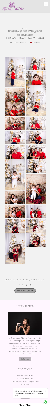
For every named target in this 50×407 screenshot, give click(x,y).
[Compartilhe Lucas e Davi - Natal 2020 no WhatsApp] (22, 285)
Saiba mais (25, 359)
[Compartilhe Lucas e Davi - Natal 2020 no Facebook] (19, 285)
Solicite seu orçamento (25, 290)
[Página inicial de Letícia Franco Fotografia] (13, 6)
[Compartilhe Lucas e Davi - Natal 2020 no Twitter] (26, 285)
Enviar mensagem (26, 379)
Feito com (25, 405)
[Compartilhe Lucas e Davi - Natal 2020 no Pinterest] (31, 285)
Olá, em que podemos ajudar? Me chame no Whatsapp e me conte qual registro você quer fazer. (29, 393)
